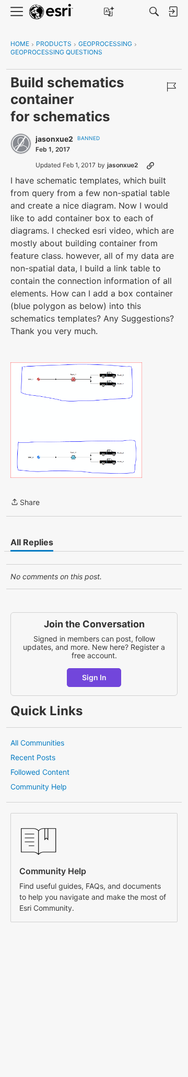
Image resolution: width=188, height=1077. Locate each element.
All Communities (37, 742)
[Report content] (171, 86)
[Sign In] (172, 11)
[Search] (154, 11)
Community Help (38, 786)
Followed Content (39, 771)
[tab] (32, 542)
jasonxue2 (54, 138)
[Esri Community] (51, 11)
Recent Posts (32, 757)
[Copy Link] (150, 165)
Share (25, 503)
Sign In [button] (94, 677)
